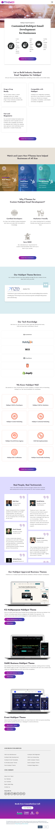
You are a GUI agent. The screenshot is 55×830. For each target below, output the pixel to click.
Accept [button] (40, 826)
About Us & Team (8, 776)
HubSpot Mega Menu (33, 765)
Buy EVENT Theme (12, 725)
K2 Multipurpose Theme (10, 762)
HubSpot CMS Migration (34, 754)
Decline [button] (45, 826)
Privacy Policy (17, 823)
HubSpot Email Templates (11, 760)
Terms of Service (25, 823)
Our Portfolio (7, 781)
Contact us (7, 787)
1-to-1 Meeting (27, 807)
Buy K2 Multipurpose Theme (14, 619)
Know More (10, 623)
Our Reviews (7, 779)
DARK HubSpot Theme (33, 760)
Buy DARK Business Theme (14, 673)
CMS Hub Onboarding (33, 757)
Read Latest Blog (8, 784)
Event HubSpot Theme (33, 762)
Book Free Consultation (27, 58)
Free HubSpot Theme (10, 765)
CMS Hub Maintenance (10, 754)
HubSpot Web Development (11, 757)
